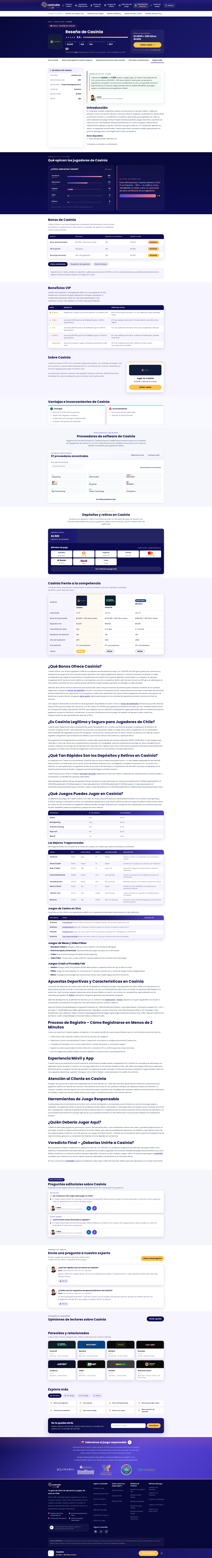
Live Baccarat (67, 932)
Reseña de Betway (114, 14)
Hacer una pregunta (152, 1258)
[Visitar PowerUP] (110, 601)
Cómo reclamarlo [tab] (58, 264)
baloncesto (110, 1000)
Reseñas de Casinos (101, 1515)
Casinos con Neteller (156, 1499)
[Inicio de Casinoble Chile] (50, 5)
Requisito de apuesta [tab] (80, 264)
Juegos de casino (100, 1504)
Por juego (70, 1396)
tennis (120, 1000)
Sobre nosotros (117, 1490)
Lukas (76, 52)
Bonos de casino (100, 1499)
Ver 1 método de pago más (106, 569)
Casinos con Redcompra (153, 1510)
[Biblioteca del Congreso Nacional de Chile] (85, 1470)
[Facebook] (96, 1532)
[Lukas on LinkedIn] (88, 1208)
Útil (64, 1281)
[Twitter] (101, 1532)
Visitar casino (146, 45)
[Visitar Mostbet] (140, 600)
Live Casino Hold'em (70, 936)
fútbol (71, 995)
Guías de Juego (99, 1521)
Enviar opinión (155, 1319)
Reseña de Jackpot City (75, 14)
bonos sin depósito (76, 690)
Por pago (85, 1396)
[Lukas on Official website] (94, 1208)
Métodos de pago (100, 1510)
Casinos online (59, 22)
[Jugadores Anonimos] (126, 1470)
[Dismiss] (161, 1553)
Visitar (81, 651)
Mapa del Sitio (117, 1501)
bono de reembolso (130, 704)
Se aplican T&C (156, 50)
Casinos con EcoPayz (153, 1494)
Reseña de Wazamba (134, 1518)
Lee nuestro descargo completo (114, 1543)
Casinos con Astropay (153, 1488)
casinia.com (76, 75)
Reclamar (153, 242)
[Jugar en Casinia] (145, 370)
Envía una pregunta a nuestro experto (77, 60)
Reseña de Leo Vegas (95, 14)
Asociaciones (117, 1496)
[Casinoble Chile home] (54, 1485)
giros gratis (85, 696)
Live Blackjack (67, 927)
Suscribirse (153, 1426)
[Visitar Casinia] (81, 601)
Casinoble (158, 1153)
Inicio (50, 22)
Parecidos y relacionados (139, 60)
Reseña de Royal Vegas (155, 14)
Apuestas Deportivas (101, 1494)
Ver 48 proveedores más (106, 499)
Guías (98, 1396)
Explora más (157, 60)
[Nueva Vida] (106, 1470)
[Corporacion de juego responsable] (146, 1470)
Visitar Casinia (148, 1553)
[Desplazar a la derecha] (162, 13)
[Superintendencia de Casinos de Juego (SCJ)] (65, 1470)
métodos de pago (88, 774)
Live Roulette (67, 922)
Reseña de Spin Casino (133, 14)
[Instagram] (106, 1532)
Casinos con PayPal (156, 1505)
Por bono (56, 1396)
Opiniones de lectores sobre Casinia (110, 60)
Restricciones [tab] (101, 264)
